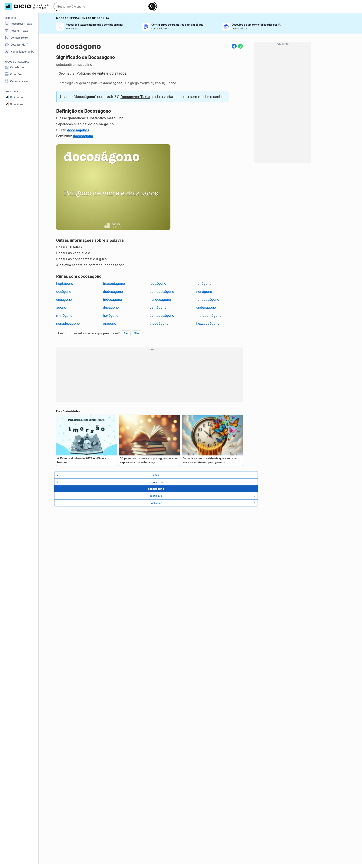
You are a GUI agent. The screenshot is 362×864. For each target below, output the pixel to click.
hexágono (110, 316)
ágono (61, 307)
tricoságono (159, 323)
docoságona (83, 136)
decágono (111, 307)
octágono (63, 292)
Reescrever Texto (135, 96)
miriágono (64, 316)
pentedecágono (162, 316)
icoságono (158, 284)
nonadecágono (68, 323)
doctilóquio (156, 495)
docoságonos (78, 130)
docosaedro (156, 482)
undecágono (206, 307)
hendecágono (160, 300)
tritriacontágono (209, 316)
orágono (109, 323)
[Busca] (152, 6)
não (136, 333)
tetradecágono (207, 300)
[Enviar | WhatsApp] (240, 46)
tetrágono (204, 284)
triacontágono (114, 284)
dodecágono (113, 292)
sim (126, 333)
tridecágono (112, 300)
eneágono (64, 300)
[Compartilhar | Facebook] (234, 46)
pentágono (158, 307)
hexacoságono (207, 323)
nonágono (204, 292)
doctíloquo (156, 502)
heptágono (64, 284)
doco (156, 474)
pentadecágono (162, 292)
